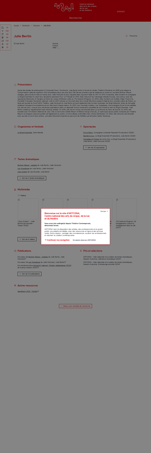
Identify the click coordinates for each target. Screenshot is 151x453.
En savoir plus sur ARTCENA (84, 240)
